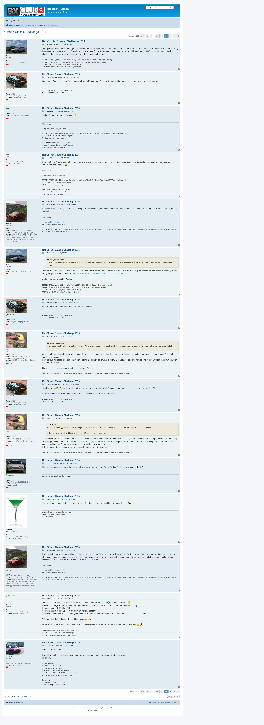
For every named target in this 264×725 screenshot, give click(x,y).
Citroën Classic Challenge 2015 (25, 32)
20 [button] (175, 36)
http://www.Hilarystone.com (52, 222)
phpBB (84, 708)
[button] (142, 36)
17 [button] (161, 36)
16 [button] (157, 36)
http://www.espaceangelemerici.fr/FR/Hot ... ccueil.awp (97, 273)
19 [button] (170, 36)
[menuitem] (9, 20)
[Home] (26, 10)
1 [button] (151, 36)
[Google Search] (171, 7)
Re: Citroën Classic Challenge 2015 (63, 41)
